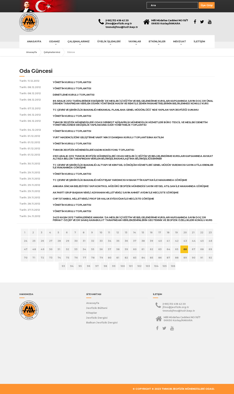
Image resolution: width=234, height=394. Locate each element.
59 (126, 249)
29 (67, 240)
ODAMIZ (54, 41)
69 (210, 249)
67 (193, 249)
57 (109, 249)
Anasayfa (31, 52)
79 (101, 257)
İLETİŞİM (199, 41)
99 (113, 266)
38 (143, 240)
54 (84, 249)
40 (160, 240)
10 (101, 232)
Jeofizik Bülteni (96, 308)
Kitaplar (91, 312)
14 (134, 232)
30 (76, 240)
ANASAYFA (34, 41)
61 (142, 249)
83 (134, 257)
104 (156, 266)
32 (92, 240)
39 (151, 240)
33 (101, 240)
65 (176, 249)
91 (201, 257)
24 (25, 240)
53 (75, 249)
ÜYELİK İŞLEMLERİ (109, 41)
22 (201, 232)
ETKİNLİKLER (157, 41)
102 (139, 266)
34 (109, 240)
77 (84, 257)
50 (50, 249)
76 (76, 257)
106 (173, 266)
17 (159, 232)
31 (84, 240)
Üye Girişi (207, 5)
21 (193, 232)
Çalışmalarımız (52, 52)
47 (25, 249)
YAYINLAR (134, 41)
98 (105, 266)
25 (33, 240)
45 (202, 240)
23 (210, 232)
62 (151, 249)
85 (151, 257)
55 (92, 249)
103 (148, 266)
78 (93, 257)
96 (88, 266)
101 (131, 266)
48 (34, 249)
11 (109, 232)
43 (185, 240)
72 (42, 257)
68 (202, 249)
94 (72, 266)
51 (59, 249)
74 (59, 257)
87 (168, 257)
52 (67, 249)
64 (168, 249)
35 (117, 240)
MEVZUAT (179, 41)
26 (42, 240)
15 (142, 232)
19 (176, 232)
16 (151, 232)
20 (185, 232)
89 (185, 257)
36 (126, 240)
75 (67, 257)
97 (97, 266)
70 (25, 257)
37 (134, 240)
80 (109, 257)
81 (117, 257)
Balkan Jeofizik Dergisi (102, 322)
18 (168, 232)
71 (33, 257)
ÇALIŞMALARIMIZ (78, 41)
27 (50, 240)
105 (164, 266)
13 (126, 232)
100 (122, 266)
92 (210, 257)
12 (117, 232)
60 (135, 249)
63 (160, 249)
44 (194, 240)
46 (210, 240)
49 (42, 249)
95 (80, 266)
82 (126, 257)
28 (59, 240)
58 (118, 249)
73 (50, 257)
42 (176, 240)
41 (168, 240)
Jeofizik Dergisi (96, 317)
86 (160, 257)
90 (193, 257)
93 (63, 266)
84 (143, 257)
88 (176, 257)
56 (101, 249)
